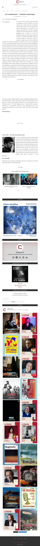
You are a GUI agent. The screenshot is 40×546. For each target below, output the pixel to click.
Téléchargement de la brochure (20, 285)
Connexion (19, 542)
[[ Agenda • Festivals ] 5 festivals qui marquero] (11, 410)
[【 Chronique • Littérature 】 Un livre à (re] (11, 476)
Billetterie (20, 287)
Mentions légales (14, 542)
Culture (8, 10)
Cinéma (12, 10)
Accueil (3, 10)
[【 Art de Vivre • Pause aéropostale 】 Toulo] (28, 476)
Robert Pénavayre (18, 16)
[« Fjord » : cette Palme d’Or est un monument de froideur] (28, 179)
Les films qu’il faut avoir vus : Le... (11, 186)
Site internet (20, 283)
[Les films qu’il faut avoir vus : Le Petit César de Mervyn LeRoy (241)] (11, 179)
